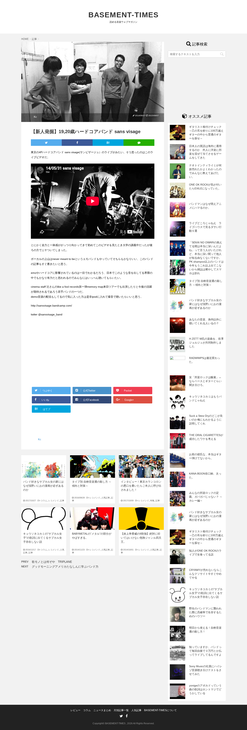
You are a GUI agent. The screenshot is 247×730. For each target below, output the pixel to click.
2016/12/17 (33, 550)
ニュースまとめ (102, 710)
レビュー (75, 710)
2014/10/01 (130, 550)
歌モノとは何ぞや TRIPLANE (52, 561)
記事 (62, 500)
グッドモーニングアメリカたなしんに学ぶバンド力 (65, 566)
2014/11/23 (82, 550)
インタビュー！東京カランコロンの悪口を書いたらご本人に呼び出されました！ (141, 485)
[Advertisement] (63, 354)
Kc (35, 116)
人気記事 (105, 497)
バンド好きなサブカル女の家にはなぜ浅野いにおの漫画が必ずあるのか (43, 485)
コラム (44, 500)
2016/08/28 (82, 497)
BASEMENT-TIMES (123, 15)
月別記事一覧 (121, 710)
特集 (152, 500)
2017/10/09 (130, 500)
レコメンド (53, 500)
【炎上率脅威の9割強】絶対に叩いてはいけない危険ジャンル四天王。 (141, 537)
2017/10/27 (33, 500)
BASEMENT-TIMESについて (160, 710)
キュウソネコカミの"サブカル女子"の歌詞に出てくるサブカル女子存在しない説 (42, 537)
